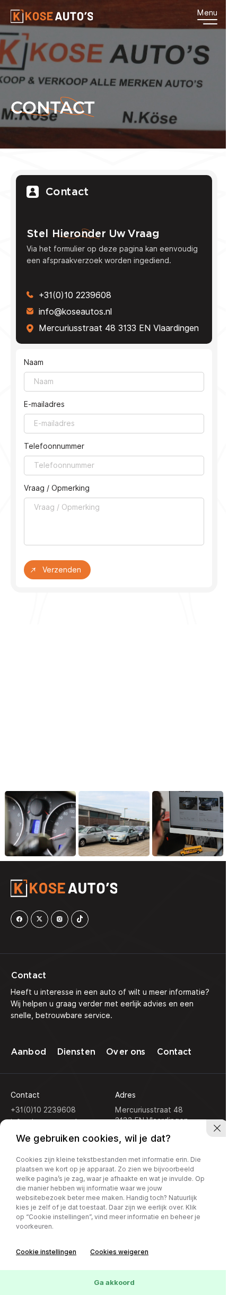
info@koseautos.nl (75, 312)
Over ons (125, 1052)
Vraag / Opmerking (57, 488)
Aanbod (28, 1052)
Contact (174, 1052)
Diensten (75, 1052)
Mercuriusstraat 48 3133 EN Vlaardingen (119, 328)
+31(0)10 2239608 (75, 295)
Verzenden (61, 570)
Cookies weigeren (119, 1252)
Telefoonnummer (54, 446)
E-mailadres (44, 404)
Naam (33, 362)
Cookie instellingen (46, 1252)
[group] (40, 823)
